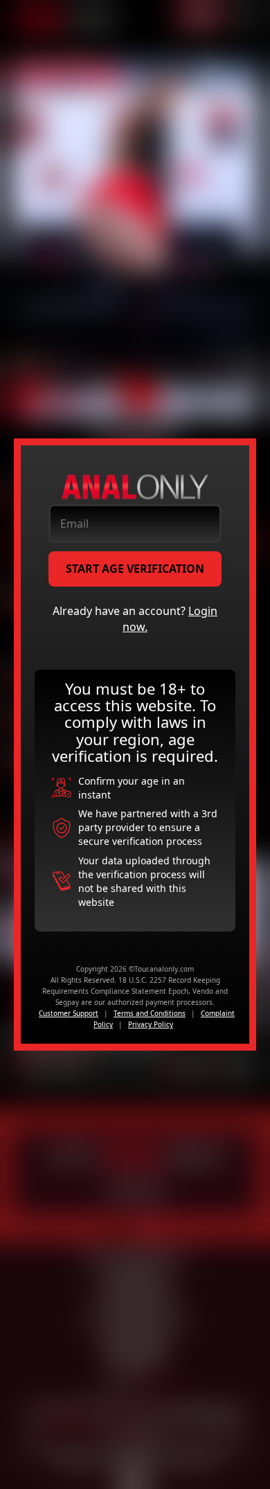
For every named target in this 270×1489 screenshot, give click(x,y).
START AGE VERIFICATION (135, 568)
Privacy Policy (150, 1024)
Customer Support (68, 1013)
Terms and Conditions (150, 1013)
